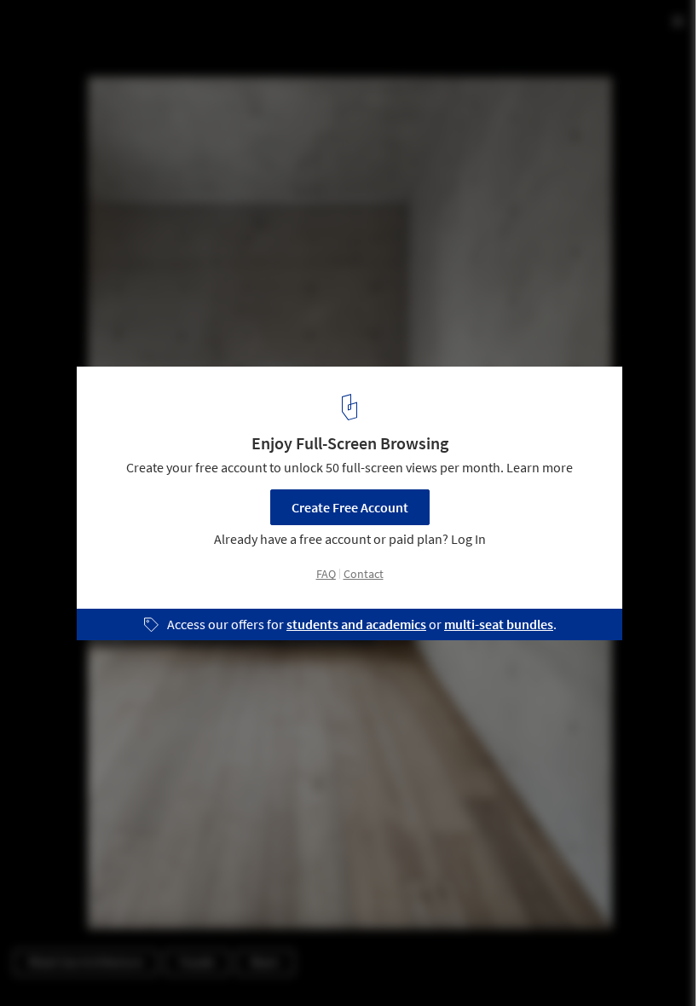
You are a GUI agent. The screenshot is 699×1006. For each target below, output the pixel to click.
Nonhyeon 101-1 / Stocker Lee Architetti (188, 31)
